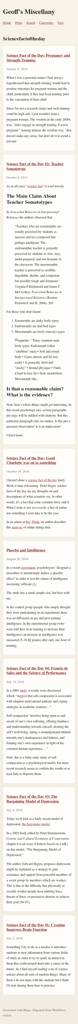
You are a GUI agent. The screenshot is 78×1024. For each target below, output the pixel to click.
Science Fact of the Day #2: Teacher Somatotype (35, 166)
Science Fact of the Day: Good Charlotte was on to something (31, 460)
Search (30, 22)
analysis (17, 527)
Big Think (32, 521)
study (23, 690)
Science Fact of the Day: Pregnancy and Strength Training (38, 57)
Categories (46, 22)
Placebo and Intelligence (26, 550)
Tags (60, 22)
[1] (34, 584)
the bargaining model (36, 824)
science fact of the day (42, 480)
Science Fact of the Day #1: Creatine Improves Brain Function (35, 927)
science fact (35, 186)
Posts (18, 22)
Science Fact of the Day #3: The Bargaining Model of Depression (32, 798)
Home (7, 22)
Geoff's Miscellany (29, 11)
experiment (28, 567)
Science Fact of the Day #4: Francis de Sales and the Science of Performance (37, 670)
